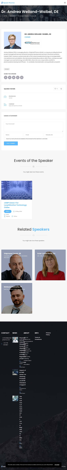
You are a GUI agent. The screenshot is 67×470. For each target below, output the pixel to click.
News (20, 390)
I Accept (57, 464)
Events (21, 363)
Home (5, 16)
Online (15, 216)
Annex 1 (8, 211)
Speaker (7, 69)
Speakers (13, 16)
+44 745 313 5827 (5, 344)
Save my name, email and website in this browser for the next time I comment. (27, 138)
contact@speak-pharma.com (7, 339)
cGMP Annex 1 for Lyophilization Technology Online (15, 205)
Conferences (22, 388)
